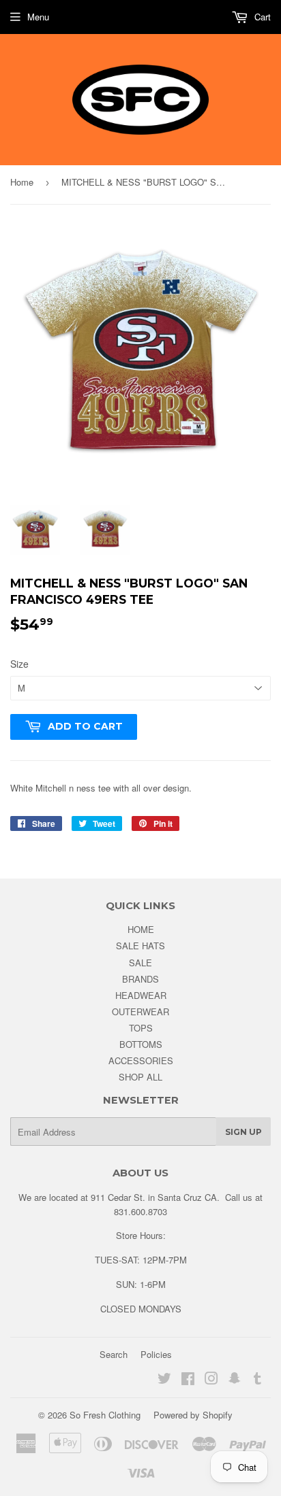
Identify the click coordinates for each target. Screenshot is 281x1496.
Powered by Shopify (193, 1414)
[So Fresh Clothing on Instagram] (211, 1380)
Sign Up (243, 1132)
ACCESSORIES (140, 1060)
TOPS (141, 1027)
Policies (156, 1354)
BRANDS (140, 978)
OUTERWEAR (140, 1011)
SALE (140, 962)
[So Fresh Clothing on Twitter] (164, 1380)
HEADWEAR (140, 995)
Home (21, 181)
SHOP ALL (140, 1076)
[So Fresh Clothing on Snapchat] (234, 1380)
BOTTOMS (140, 1044)
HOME (141, 929)
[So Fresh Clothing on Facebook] (188, 1380)
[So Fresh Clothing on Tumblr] (257, 1380)
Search (114, 1354)
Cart (261, 16)
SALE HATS (140, 945)
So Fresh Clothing (105, 1414)
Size (19, 663)
